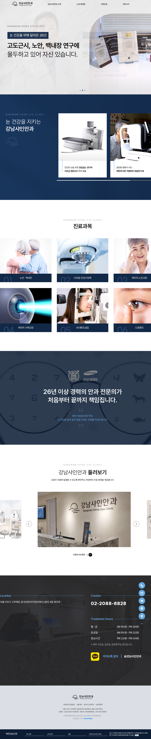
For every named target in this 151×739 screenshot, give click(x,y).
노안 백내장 (81, 4)
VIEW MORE (79, 555)
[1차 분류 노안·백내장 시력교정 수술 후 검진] (34, 734)
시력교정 (104, 4)
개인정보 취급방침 (69, 704)
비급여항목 (99, 704)
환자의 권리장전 (89, 704)
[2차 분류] (55, 734)
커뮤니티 (126, 4)
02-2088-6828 (108, 603)
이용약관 (79, 704)
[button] (80, 90)
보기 (137, 735)
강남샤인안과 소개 (54, 4)
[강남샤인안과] (22, 4)
